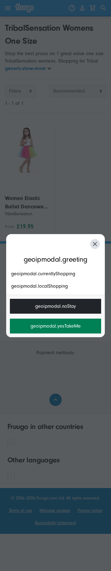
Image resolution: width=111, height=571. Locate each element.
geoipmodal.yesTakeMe (56, 326)
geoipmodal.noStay (55, 306)
